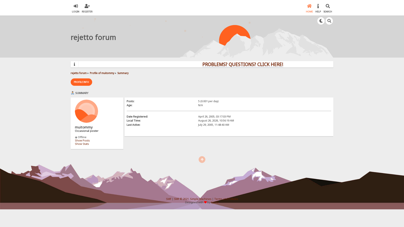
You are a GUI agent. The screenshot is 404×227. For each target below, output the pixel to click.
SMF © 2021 (181, 199)
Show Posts (82, 140)
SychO (215, 202)
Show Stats (82, 144)
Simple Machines (200, 199)
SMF (168, 199)
